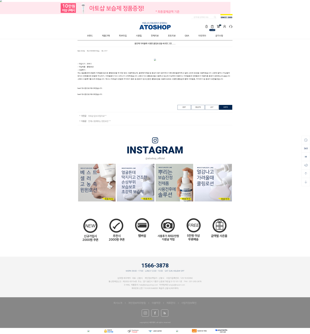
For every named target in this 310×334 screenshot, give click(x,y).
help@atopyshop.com (148, 285)
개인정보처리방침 (137, 303)
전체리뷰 (155, 36)
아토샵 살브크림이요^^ (97, 116)
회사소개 (117, 303)
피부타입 (123, 36)
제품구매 (106, 36)
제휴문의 (171, 303)
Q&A (187, 36)
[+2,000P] (212, 26)
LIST (211, 107)
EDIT (184, 107)
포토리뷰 (172, 36)
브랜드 (90, 36)
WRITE (225, 107)
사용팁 (139, 36)
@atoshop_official (155, 158)
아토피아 (202, 36)
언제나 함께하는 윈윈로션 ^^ (99, 121)
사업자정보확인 (189, 303)
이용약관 (156, 303)
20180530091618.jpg (94, 51)
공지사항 (219, 36)
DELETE (198, 107)
